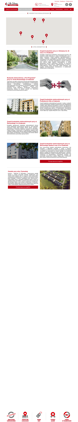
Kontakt (66, 9)
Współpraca (62, 1)
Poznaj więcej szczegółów (55, 161)
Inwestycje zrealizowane (25, 9)
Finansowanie (59, 9)
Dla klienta (57, 1)
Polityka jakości (69, 1)
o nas (52, 9)
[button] (46, 36)
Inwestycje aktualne (11, 9)
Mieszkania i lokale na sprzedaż (41, 9)
